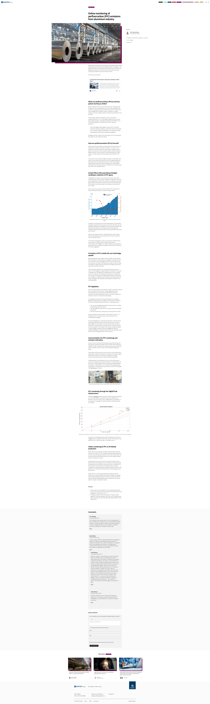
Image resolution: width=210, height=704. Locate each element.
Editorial (90, 701)
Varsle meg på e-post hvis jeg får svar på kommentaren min (100, 627)
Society (201, 2)
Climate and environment (187, 2)
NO (206, 2)
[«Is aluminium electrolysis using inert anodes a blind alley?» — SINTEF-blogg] (105, 85)
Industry (179, 2)
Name (90, 630)
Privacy (85, 701)
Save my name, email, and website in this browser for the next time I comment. (101, 642)
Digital (169, 2)
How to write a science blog (79, 695)
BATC (95, 328)
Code (92, 619)
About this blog (77, 694)
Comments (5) (129, 42)
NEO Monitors (94, 368)
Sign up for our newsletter (97, 694)
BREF (110, 328)
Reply (91, 528)
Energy (160, 2)
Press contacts (95, 701)
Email (90, 635)
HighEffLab (96, 396)
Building (196, 2)
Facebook (111, 694)
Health (174, 2)
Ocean (165, 2)
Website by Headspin (132, 701)
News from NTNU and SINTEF (98, 696)
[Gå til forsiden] (79, 686)
